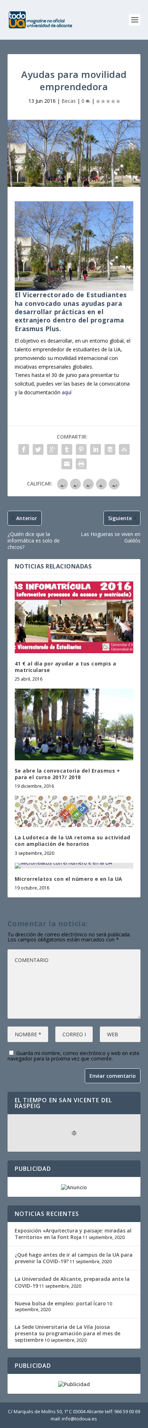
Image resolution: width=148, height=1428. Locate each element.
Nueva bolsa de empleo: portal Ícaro (60, 1303)
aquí (66, 392)
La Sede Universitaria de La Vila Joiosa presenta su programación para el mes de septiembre (67, 1333)
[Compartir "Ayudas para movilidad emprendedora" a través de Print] (81, 464)
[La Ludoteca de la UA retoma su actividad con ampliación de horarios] (74, 811)
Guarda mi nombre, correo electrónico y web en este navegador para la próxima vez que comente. (73, 1056)
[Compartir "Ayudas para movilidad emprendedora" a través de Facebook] (24, 449)
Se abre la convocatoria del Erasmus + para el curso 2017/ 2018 (67, 774)
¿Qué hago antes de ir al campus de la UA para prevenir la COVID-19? (74, 1258)
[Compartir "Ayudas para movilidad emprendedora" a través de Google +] (52, 449)
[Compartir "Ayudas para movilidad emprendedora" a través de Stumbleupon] (124, 449)
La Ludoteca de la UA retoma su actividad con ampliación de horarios (72, 840)
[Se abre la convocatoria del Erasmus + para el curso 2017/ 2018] (74, 724)
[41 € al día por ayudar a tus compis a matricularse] (74, 617)
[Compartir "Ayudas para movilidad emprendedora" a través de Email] (67, 464)
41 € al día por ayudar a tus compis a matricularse (65, 666)
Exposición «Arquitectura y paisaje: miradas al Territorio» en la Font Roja (73, 1233)
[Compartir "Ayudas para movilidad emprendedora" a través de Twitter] (38, 449)
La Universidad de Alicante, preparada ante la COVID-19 (72, 1282)
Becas (68, 100)
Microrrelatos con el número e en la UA (68, 878)
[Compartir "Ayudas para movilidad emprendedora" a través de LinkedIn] (95, 449)
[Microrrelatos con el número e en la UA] (74, 866)
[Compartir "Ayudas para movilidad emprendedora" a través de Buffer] (110, 449)
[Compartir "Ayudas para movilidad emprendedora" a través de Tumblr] (67, 449)
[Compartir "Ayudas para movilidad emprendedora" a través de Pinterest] (81, 449)
